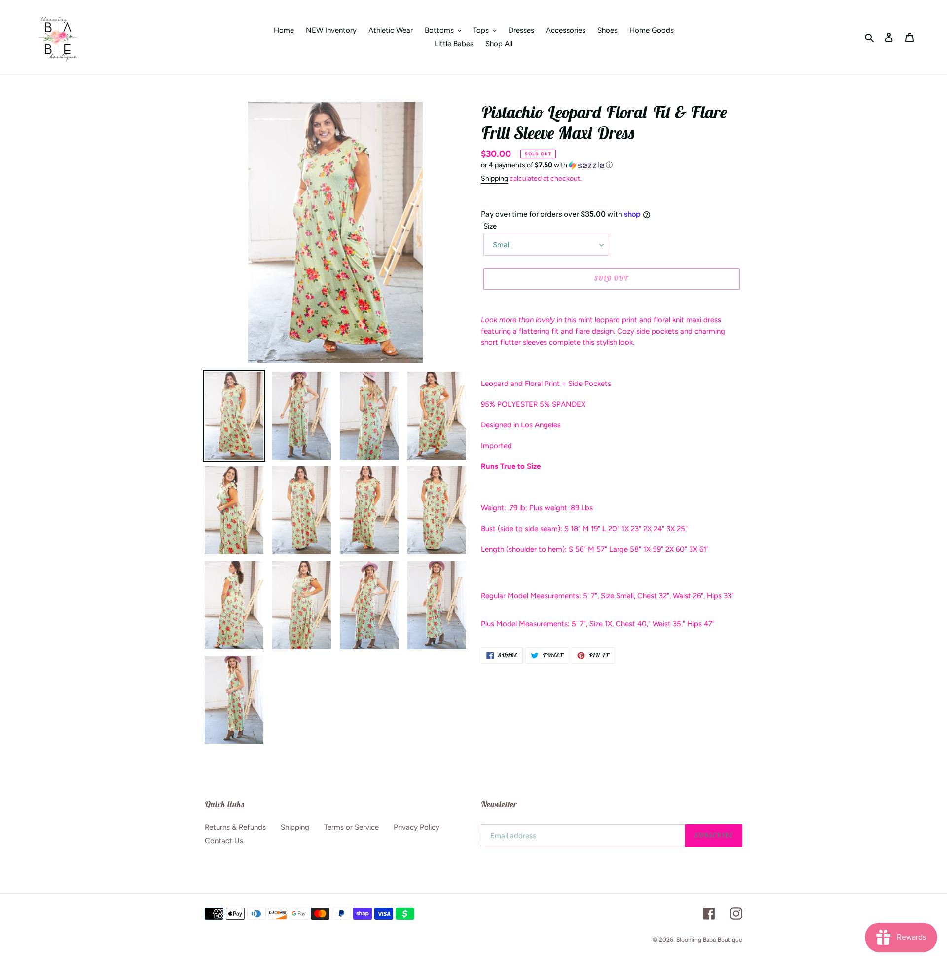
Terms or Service (351, 827)
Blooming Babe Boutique (709, 939)
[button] (547, 165)
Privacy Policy (416, 827)
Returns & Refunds (235, 827)
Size (490, 226)
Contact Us (224, 840)
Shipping (494, 178)
